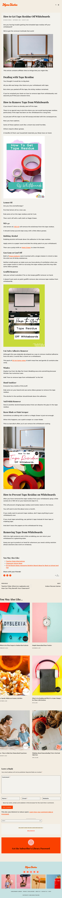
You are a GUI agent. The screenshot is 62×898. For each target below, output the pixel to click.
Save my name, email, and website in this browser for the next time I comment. (28, 803)
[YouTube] (27, 872)
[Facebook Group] (37, 872)
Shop (49, 891)
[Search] (40, 821)
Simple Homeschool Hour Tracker (42, 645)
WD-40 (16, 227)
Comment (6, 777)
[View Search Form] (56, 5)
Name (4, 798)
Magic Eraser (26, 247)
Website (46, 798)
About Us (38, 891)
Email (24, 798)
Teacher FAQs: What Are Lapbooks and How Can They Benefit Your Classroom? (15, 586)
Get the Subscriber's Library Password (31, 848)
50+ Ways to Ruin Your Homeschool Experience (13, 753)
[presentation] (15, 622)
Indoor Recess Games (53, 585)
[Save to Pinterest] (10, 575)
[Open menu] (58, 5)
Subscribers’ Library (16, 891)
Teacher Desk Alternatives (15, 561)
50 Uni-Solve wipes (19, 360)
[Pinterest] (31, 872)
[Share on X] (7, 575)
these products (14, 256)
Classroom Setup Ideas (14, 563)
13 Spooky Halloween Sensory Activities (11, 698)
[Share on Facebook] (4, 575)
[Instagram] (24, 872)
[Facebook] (34, 872)
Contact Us (44, 891)
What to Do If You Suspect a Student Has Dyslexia (14, 645)
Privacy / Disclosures (29, 891)
